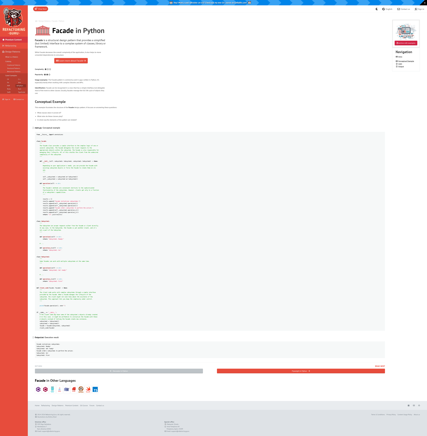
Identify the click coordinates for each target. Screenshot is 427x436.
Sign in (7, 99)
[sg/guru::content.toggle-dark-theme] (376, 8)
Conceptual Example (406, 61)
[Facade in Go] (52, 389)
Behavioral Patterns (13, 72)
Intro (400, 57)
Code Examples (11, 75)
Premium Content (13, 39)
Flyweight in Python (299, 371)
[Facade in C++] (45, 389)
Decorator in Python (120, 371)
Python (61, 21)
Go (8, 82)
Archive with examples (406, 43)
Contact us (20, 99)
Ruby (9, 89)
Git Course (84, 405)
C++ (19, 79)
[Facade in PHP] (66, 389)
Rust (19, 89)
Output (401, 66)
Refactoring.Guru (51, 415)
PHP (8, 86)
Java (19, 82)
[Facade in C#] (38, 389)
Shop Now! (42, 9)
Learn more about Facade (71, 60)
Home (37, 405)
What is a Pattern (11, 57)
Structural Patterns (13, 68)
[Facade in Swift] (88, 389)
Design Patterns (44, 21)
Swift (8, 92)
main (400, 64)
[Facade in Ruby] (73, 389)
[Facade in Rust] (81, 389)
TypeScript (21, 92)
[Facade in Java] (59, 389)
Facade (54, 21)
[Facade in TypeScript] (95, 389)
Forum (92, 405)
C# (8, 79)
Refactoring (10, 45)
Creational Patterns (13, 65)
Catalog (8, 61)
